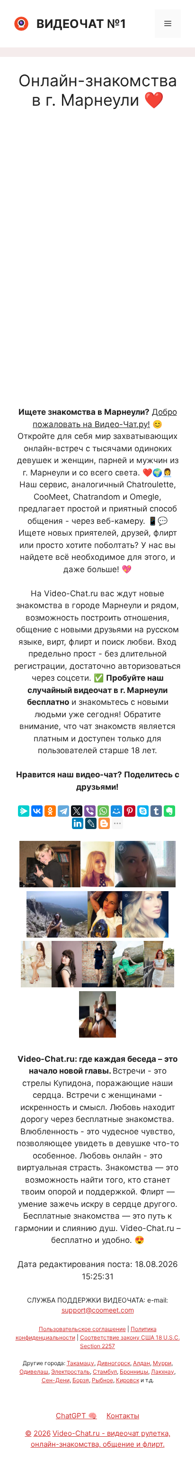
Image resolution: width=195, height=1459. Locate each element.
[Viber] (90, 811)
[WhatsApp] (103, 811)
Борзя (80, 1380)
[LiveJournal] (91, 823)
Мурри (162, 1363)
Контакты (122, 1415)
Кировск (127, 1380)
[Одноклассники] (50, 811)
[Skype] (143, 811)
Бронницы (134, 1371)
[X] (76, 811)
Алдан (141, 1363)
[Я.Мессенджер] (23, 811)
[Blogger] (104, 823)
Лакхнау (162, 1371)
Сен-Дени (56, 1380)
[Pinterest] (129, 811)
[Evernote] (169, 811)
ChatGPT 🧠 (76, 1415)
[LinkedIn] (77, 823)
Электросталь (70, 1371)
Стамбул (105, 1371)
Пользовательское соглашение (82, 1328)
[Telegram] (63, 811)
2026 (42, 1433)
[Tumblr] (156, 811)
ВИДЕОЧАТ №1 (81, 24)
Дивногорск (113, 1363)
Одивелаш (33, 1371)
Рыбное (102, 1380)
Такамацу (80, 1363)
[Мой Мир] (116, 811)
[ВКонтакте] (37, 811)
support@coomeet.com (98, 1310)
